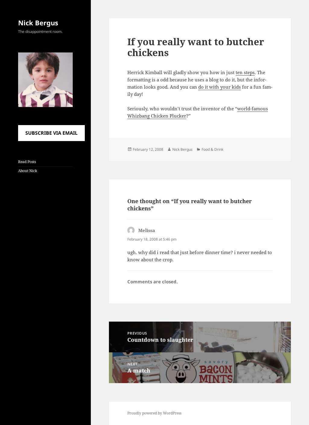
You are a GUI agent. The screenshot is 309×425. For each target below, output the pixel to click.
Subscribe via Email (51, 133)
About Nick (27, 170)
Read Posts (27, 161)
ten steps (245, 72)
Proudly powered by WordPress (154, 413)
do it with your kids (219, 87)
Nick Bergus (38, 22)
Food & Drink (212, 149)
